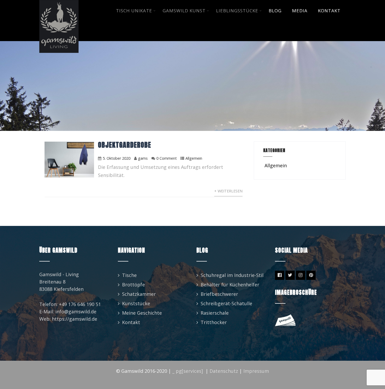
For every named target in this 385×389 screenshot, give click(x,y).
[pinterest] (311, 275)
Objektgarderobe (124, 145)
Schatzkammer (139, 294)
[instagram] (300, 275)
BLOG (275, 11)
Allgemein (193, 158)
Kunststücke (136, 303)
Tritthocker (214, 322)
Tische (129, 275)
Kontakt (131, 322)
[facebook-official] (279, 275)
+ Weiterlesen (228, 190)
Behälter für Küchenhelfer (230, 284)
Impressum (256, 371)
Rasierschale (215, 313)
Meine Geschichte (142, 313)
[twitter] (290, 275)
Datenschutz (224, 371)
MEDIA (299, 11)
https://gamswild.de (74, 319)
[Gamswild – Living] (59, 3)
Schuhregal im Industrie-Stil (232, 275)
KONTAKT (329, 11)
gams (143, 158)
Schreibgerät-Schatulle (226, 303)
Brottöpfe (133, 284)
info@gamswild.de (75, 311)
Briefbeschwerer (219, 294)
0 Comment (166, 158)
